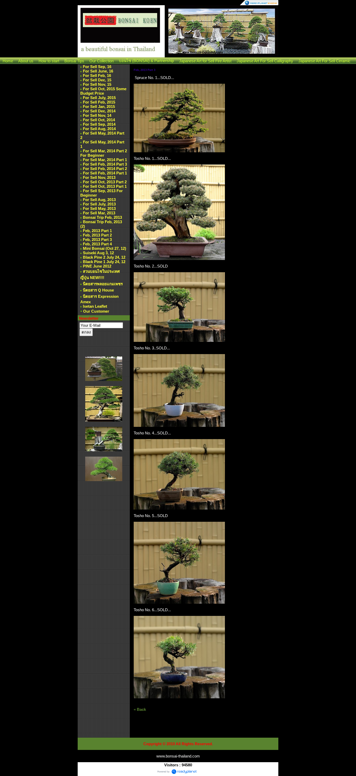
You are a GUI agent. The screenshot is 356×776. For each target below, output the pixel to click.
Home (8, 61)
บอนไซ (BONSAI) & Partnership (146, 60)
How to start (49, 61)
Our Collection (101, 61)
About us (25, 61)
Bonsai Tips (74, 61)
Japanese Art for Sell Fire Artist (205, 61)
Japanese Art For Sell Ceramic (324, 61)
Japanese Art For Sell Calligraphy (265, 61)
